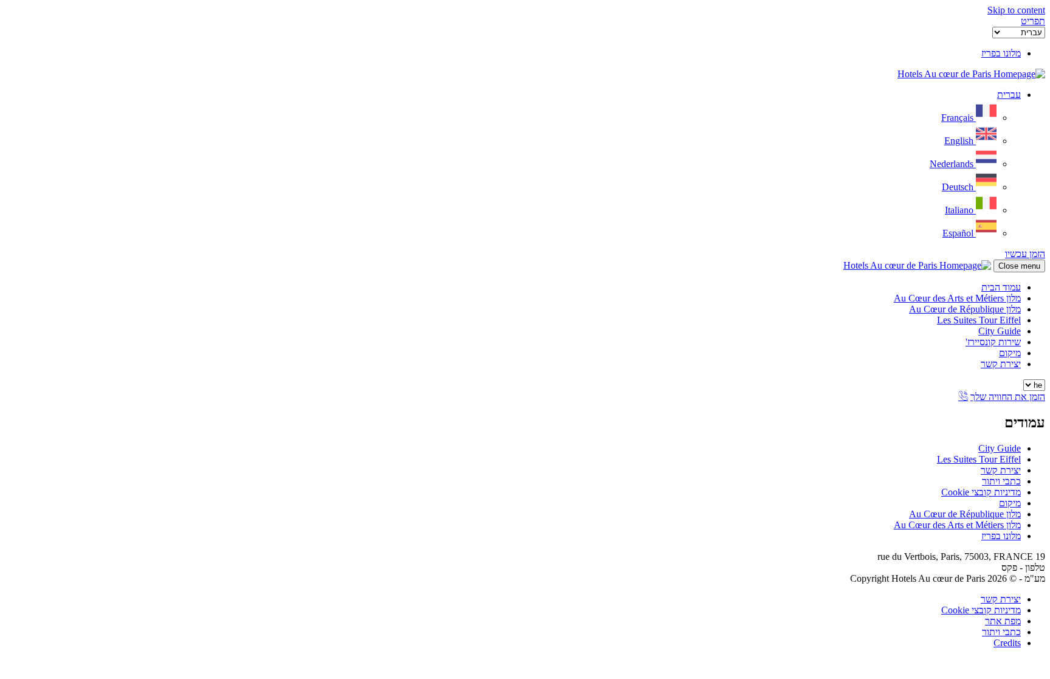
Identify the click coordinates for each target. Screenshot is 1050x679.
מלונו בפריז (1001, 536)
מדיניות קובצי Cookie (981, 492)
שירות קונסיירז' (993, 342)
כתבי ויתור (1001, 481)
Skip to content (1016, 10)
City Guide (999, 331)
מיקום (1010, 353)
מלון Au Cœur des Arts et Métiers (957, 298)
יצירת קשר (1001, 364)
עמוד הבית (1001, 287)
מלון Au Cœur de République (965, 309)
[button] (1033, 21)
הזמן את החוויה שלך (1007, 396)
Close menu (1019, 266)
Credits (1007, 643)
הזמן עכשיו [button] (1025, 254)
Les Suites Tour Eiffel (979, 320)
